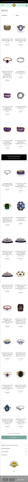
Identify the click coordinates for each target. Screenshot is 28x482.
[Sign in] (21, 5)
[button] (2, 5)
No (11, 479)
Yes (5, 479)
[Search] (23, 5)
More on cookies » (20, 479)
